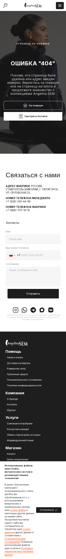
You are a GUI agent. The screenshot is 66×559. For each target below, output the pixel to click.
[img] (33, 5)
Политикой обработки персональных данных (19, 551)
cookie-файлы (18, 510)
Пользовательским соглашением (15, 540)
